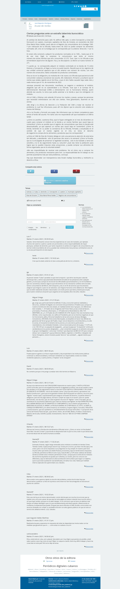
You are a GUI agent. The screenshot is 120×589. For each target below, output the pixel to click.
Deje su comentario (34, 205)
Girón (63, 569)
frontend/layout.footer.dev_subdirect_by (60, 584)
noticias (29, 192)
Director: (51, 579)
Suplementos (87, 19)
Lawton (62, 192)
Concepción (53, 192)
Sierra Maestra (33, 571)
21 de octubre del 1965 (88, 579)
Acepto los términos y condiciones (39, 228)
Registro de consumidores (67, 195)
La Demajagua (82, 569)
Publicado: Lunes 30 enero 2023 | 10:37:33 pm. (39, 36)
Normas (81, 205)
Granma (58, 569)
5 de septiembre (85, 571)
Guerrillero (51, 569)
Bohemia (66, 573)
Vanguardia (75, 571)
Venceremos (66, 571)
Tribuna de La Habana (55, 571)
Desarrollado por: (33, 579)
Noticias (31, 19)
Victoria (74, 569)
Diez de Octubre (31, 195)
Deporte (73, 19)
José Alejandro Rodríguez (43, 23)
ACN (92, 571)
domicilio (44, 192)
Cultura (57, 19)
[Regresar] (24, 23)
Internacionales (43, 19)
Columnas (79, 19)
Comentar (70, 227)
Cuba (36, 19)
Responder (89, 264)
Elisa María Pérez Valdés (48, 195)
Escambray (43, 569)
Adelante (30, 569)
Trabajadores (43, 571)
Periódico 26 (91, 569)
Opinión (51, 19)
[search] (95, 9)
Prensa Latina (58, 573)
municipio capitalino (74, 192)
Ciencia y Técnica (64, 19)
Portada (25, 19)
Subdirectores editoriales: (56, 581)
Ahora (36, 569)
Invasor (69, 569)
